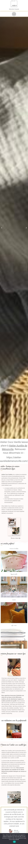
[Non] (25, 838)
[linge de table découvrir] (14, 587)
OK (14, 841)
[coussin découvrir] (14, 612)
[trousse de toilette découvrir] (14, 561)
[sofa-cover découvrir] (14, 638)
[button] (14, 14)
